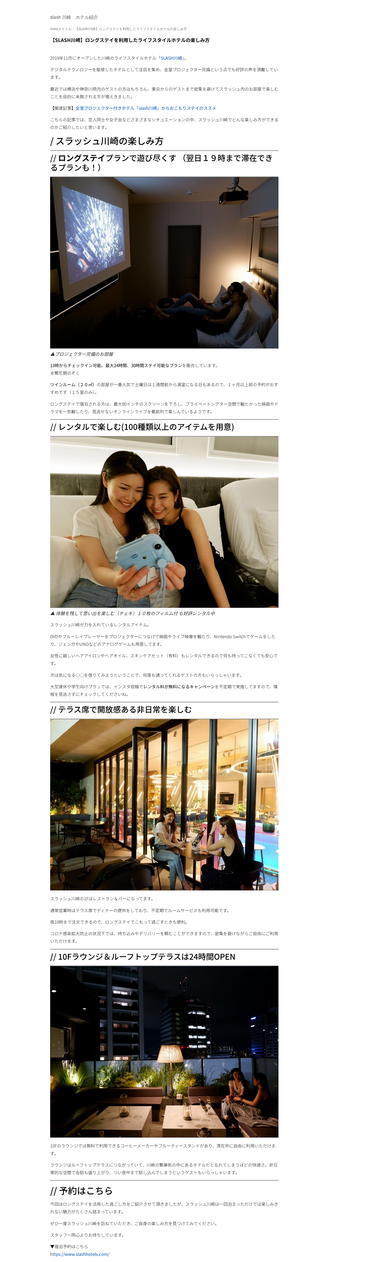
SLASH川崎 (171, 58)
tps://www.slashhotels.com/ (81, 1254)
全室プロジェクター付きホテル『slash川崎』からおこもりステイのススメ (146, 108)
